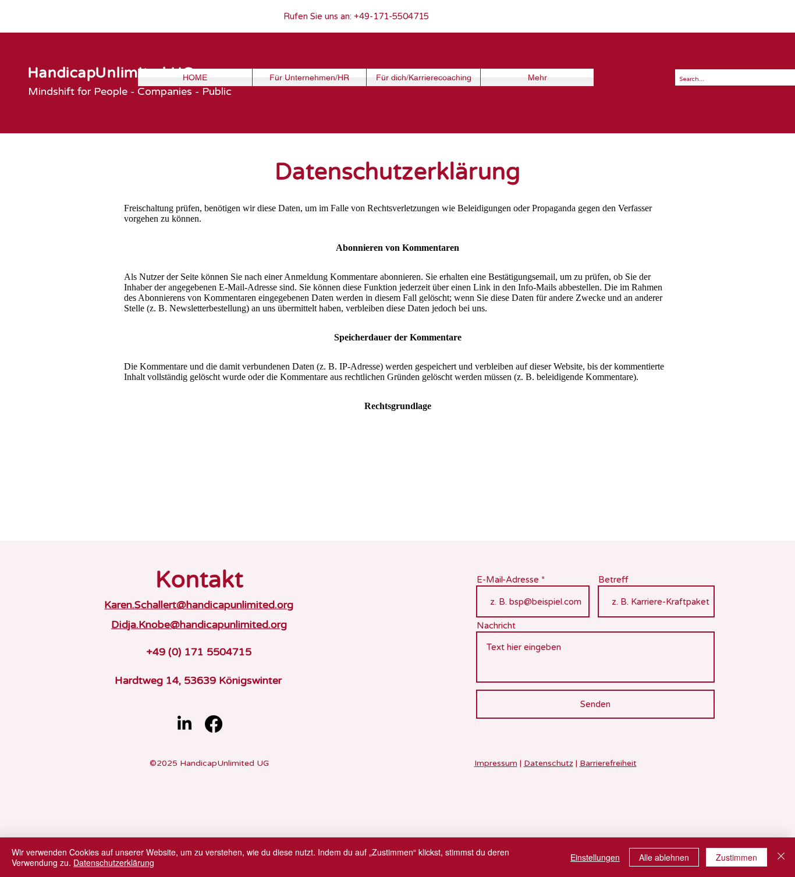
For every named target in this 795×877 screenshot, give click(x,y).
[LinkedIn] (184, 724)
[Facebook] (213, 724)
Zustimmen (736, 857)
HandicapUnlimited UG (110, 72)
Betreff (613, 580)
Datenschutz (548, 763)
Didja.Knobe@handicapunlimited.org (199, 624)
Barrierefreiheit (608, 763)
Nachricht (496, 626)
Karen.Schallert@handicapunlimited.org (198, 604)
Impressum (495, 763)
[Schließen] (781, 857)
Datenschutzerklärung (113, 862)
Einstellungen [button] (595, 857)
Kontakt (199, 580)
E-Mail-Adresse (508, 580)
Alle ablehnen (664, 857)
